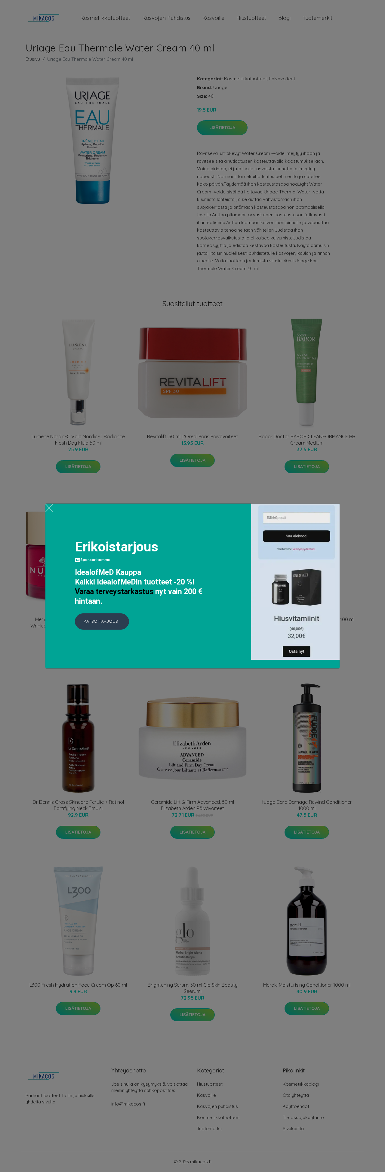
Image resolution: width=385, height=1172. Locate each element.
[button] (102, 621)
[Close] (49, 508)
